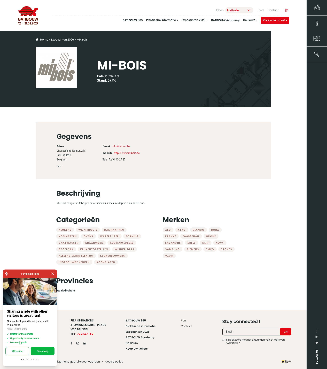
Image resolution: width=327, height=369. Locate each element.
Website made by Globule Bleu (286, 361)
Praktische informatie (161, 20)
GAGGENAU (191, 236)
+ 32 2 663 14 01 (84, 334)
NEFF (205, 242)
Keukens (65, 230)
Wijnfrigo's (87, 230)
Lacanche (173, 242)
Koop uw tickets (275, 20)
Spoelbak (66, 249)
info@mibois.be (121, 146)
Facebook (317, 331)
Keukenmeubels (122, 242)
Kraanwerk (94, 242)
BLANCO (198, 230)
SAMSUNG (172, 249)
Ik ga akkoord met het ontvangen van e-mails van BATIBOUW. (255, 341)
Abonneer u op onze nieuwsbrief (285, 331)
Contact (273, 10)
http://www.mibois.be (127, 153)
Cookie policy (114, 362)
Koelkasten (68, 236)
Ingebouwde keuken (74, 262)
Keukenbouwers (112, 255)
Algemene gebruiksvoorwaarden (77, 362)
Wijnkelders (124, 249)
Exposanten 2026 (193, 20)
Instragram (317, 337)
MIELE (192, 242)
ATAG (182, 230)
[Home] (28, 15)
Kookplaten (106, 262)
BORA (215, 230)
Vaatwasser (69, 242)
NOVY (220, 242)
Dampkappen (114, 230)
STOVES (226, 249)
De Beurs (249, 20)
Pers (261, 10)
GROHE (211, 236)
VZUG (169, 255)
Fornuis (132, 236)
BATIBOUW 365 (133, 20)
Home (44, 40)
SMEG (210, 249)
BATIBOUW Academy (225, 20)
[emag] (317, 38)
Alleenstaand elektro (76, 255)
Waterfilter (109, 236)
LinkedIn (317, 343)
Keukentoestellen (94, 249)
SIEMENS (193, 249)
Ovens (88, 236)
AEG (168, 230)
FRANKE (170, 236)
